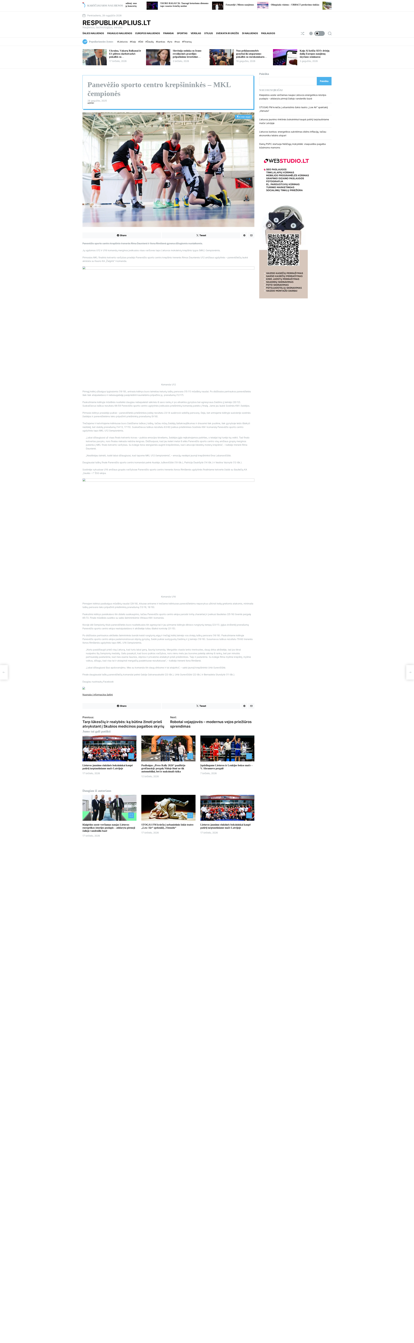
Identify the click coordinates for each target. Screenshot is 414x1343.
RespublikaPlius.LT (116, 23)
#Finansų (187, 41)
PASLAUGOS (268, 33)
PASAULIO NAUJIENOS (119, 33)
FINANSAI (168, 33)
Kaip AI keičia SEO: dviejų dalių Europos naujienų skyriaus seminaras (314, 53)
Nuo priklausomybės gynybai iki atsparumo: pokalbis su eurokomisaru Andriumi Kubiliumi (250, 55)
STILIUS (208, 33)
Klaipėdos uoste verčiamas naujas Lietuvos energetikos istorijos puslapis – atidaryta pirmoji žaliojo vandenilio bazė (108, 827)
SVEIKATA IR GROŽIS (227, 33)
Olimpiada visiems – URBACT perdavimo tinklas (226, 5)
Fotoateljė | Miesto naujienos (171, 5)
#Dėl (141, 41)
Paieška (264, 73)
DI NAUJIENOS (250, 33)
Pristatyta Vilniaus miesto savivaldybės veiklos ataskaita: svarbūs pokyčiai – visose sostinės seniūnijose (290, 5)
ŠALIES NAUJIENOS (93, 33)
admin (90, 103)
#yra (170, 41)
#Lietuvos (122, 41)
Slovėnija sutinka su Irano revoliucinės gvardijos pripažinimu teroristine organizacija (187, 55)
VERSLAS (196, 33)
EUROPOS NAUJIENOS (147, 33)
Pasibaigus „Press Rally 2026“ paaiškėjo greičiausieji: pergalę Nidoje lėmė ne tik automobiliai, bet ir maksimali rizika (163, 768)
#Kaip (133, 41)
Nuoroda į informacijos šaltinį (97, 694)
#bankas (161, 41)
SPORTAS (182, 33)
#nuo (177, 41)
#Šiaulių (149, 41)
